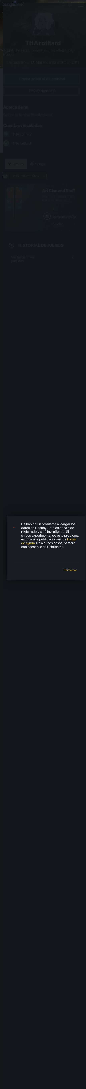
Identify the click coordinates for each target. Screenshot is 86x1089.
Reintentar (70, 570)
